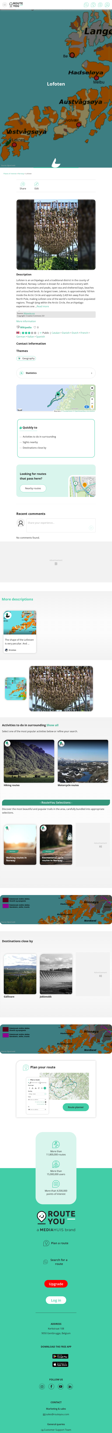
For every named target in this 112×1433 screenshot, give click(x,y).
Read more (43, 306)
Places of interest (10, 173)
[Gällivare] (20, 974)
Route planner (76, 1107)
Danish (66, 332)
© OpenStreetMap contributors (84, 411)
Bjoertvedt (11, 165)
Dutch (75, 332)
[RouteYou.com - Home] (16, 4)
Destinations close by (34, 447)
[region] (56, 397)
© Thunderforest (67, 411)
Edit (37, 188)
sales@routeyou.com (57, 1414)
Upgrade (56, 1283)
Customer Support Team (57, 1429)
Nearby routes (33, 488)
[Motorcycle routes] (83, 761)
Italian (30, 336)
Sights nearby (30, 442)
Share (23, 188)
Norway (21, 173)
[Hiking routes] (29, 761)
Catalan (56, 332)
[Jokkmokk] (56, 974)
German (20, 336)
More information (26, 321)
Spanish (40, 336)
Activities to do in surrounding (39, 436)
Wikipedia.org (29, 313)
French (84, 332)
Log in (56, 1300)
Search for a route (59, 1262)
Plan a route (59, 1243)
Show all (52, 725)
